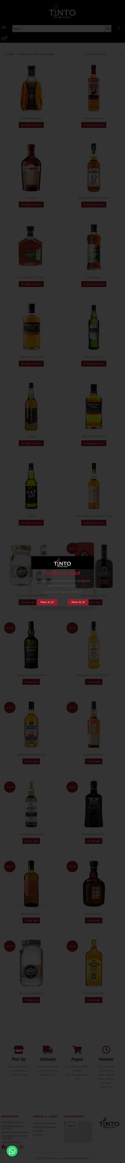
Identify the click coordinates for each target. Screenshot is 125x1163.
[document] (62, 581)
